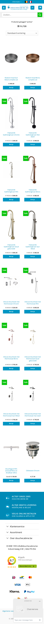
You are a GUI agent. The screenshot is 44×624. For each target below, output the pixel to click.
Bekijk (11, 88)
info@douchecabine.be (27, 546)
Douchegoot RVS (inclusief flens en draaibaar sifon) (11, 471)
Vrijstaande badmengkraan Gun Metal (33, 247)
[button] (32, 8)
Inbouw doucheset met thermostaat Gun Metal (11, 415)
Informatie (16, 2)
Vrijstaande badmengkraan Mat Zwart (33, 135)
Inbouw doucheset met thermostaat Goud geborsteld (33, 359)
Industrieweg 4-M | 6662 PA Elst (22, 549)
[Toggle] (7, 526)
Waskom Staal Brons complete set (33, 79)
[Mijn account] (4, 8)
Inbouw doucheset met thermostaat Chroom (11, 303)
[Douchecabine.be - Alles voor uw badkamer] (18, 8)
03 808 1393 (11, 546)
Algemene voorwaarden (11, 611)
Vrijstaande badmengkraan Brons (32, 191)
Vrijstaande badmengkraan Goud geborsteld (11, 247)
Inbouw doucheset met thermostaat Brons (11, 358)
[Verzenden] (40, 14)
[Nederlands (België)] (26, 2)
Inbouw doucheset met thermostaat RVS (33, 303)
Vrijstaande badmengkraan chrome (11, 134)
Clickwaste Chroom (32, 471)
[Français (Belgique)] (30, 2)
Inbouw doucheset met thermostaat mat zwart (33, 415)
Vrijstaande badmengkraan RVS (11, 191)
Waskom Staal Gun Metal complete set (11, 79)
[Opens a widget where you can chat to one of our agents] (28, 610)
